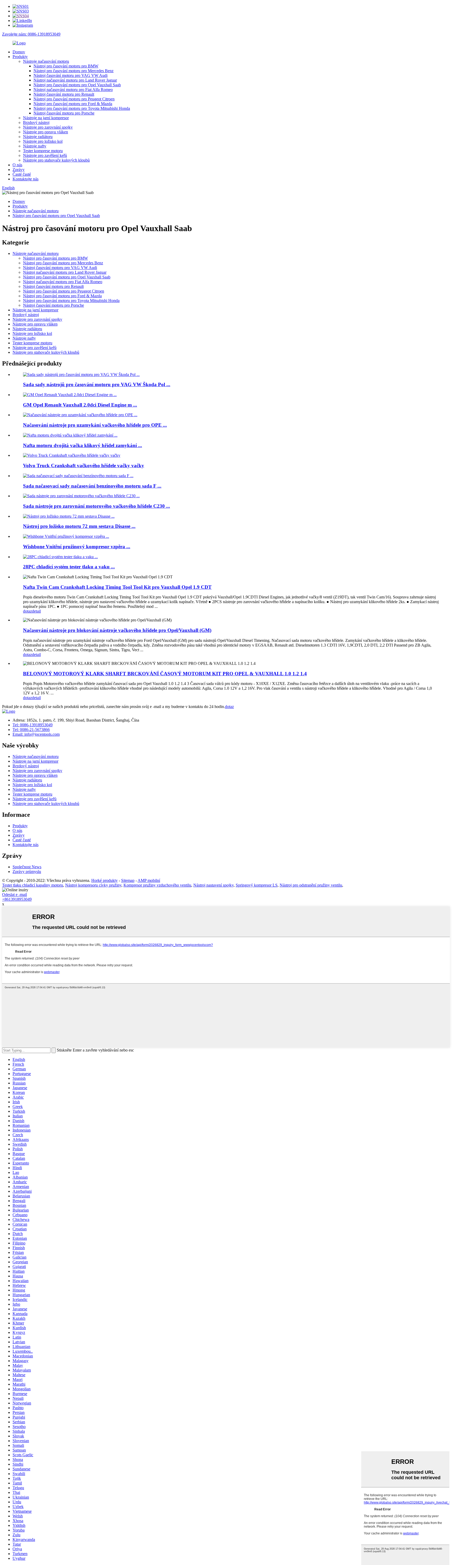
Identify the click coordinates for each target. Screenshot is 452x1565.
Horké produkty (104, 880)
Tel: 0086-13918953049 (33, 725)
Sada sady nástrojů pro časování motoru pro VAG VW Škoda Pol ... (96, 384)
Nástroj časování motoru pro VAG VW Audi (70, 75)
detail (36, 611)
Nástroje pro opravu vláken (45, 132)
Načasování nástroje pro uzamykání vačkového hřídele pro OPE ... (95, 425)
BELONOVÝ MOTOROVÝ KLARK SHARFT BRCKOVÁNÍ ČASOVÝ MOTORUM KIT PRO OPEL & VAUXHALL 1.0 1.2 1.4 (165, 673)
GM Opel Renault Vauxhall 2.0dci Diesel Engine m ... (80, 405)
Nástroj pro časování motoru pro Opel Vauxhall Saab (77, 85)
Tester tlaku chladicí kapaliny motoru (32, 885)
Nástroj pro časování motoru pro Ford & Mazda (72, 103)
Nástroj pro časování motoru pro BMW (65, 66)
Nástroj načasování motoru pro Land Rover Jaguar (75, 80)
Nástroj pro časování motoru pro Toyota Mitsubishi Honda (81, 108)
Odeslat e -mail (14, 894)
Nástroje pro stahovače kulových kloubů (56, 160)
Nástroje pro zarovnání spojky (48, 127)
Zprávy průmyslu (27, 871)
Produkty (20, 56)
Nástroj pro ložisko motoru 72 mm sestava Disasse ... (79, 526)
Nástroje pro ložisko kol (43, 141)
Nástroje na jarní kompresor (46, 118)
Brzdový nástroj (36, 122)
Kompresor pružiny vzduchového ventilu (157, 885)
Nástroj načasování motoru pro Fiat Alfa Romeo (73, 89)
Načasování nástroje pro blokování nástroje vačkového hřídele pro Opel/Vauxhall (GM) (117, 630)
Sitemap (127, 880)
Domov (19, 52)
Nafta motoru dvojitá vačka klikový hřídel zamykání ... (82, 445)
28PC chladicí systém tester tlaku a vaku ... (69, 566)
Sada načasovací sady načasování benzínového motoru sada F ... (92, 486)
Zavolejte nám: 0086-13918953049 (31, 34)
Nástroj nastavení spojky (213, 885)
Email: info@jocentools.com (36, 734)
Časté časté (22, 174)
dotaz (27, 611)
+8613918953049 (17, 899)
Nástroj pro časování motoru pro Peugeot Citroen (74, 99)
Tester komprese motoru (43, 150)
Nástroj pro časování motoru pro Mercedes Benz (73, 70)
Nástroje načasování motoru (46, 61)
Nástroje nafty (34, 146)
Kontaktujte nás (25, 179)
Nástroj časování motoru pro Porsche (63, 113)
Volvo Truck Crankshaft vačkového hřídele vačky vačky (83, 465)
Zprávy (19, 169)
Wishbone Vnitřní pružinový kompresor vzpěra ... (76, 546)
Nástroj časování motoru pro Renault (63, 94)
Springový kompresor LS (257, 885)
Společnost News (27, 867)
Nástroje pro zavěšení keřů (45, 155)
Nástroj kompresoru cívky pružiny (93, 885)
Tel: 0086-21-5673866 (31, 729)
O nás (17, 165)
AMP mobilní (149, 880)
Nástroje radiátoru (38, 136)
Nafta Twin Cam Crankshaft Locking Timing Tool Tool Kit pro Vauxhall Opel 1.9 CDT (117, 587)
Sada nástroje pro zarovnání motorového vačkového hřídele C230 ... (96, 506)
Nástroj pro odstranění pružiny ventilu (311, 885)
